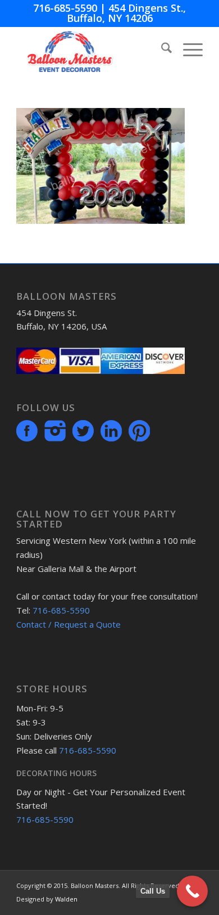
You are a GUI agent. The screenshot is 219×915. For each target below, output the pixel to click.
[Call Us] (192, 891)
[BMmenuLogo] (90, 49)
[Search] (161, 49)
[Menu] (187, 49)
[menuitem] (161, 49)
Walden (66, 899)
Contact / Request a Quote (68, 624)
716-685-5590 (65, 8)
